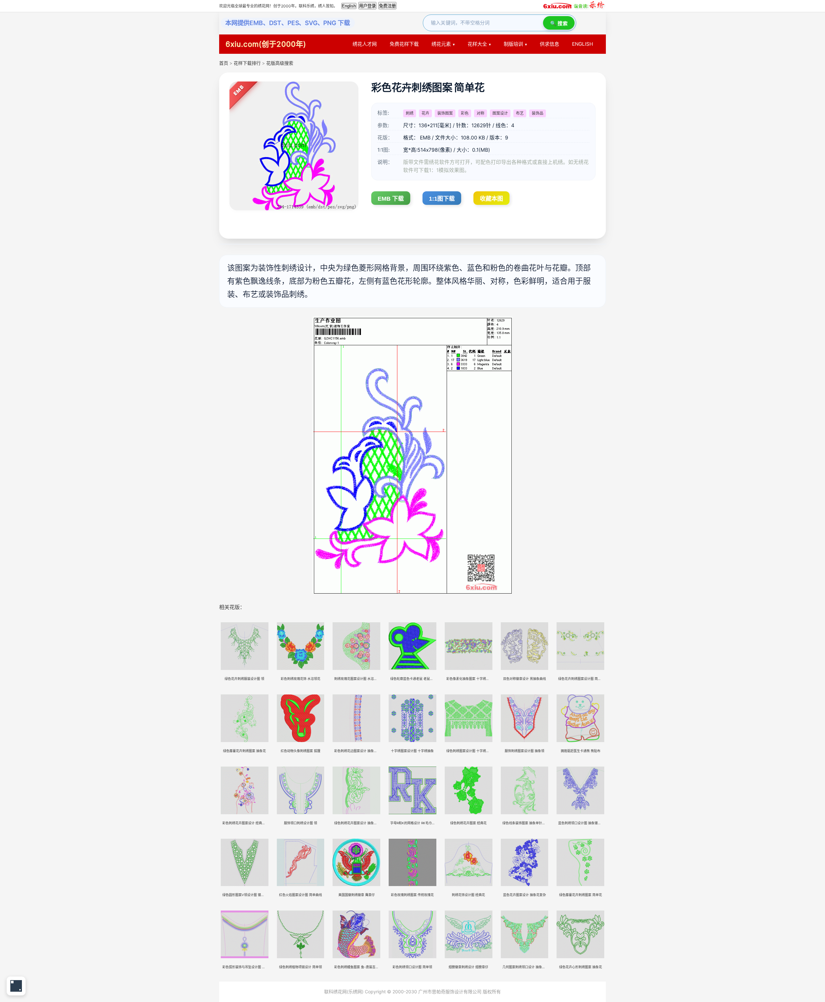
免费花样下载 (404, 44)
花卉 (425, 113)
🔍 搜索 (559, 23)
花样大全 (477, 44)
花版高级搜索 (279, 63)
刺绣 (409, 113)
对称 (480, 113)
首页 (223, 63)
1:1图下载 (442, 199)
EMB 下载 (391, 199)
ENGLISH (582, 44)
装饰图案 (445, 113)
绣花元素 (441, 44)
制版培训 (513, 44)
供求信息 (549, 44)
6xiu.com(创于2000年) (266, 44)
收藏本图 (491, 199)
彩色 (465, 113)
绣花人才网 (365, 44)
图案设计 (500, 113)
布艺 (520, 113)
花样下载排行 (248, 63)
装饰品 (537, 113)
